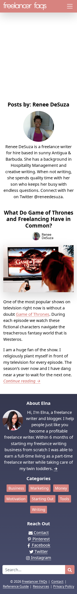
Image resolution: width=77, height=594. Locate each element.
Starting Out (43, 498)
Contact (57, 581)
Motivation (15, 498)
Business (16, 488)
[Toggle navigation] (70, 6)
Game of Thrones (32, 314)
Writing (38, 509)
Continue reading (21, 381)
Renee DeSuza (47, 236)
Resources (41, 586)
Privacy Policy (63, 586)
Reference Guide (16, 586)
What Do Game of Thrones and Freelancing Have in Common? (38, 219)
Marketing (39, 488)
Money (61, 488)
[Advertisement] (38, 60)
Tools (64, 498)
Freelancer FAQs (34, 581)
